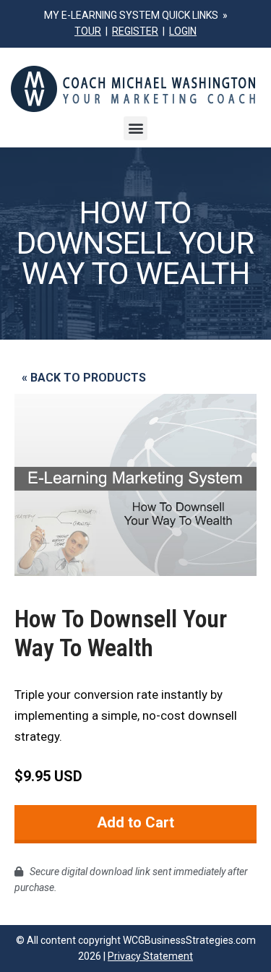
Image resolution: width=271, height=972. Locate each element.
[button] (135, 128)
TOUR (87, 31)
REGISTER (135, 31)
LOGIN (183, 31)
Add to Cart (135, 822)
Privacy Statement (150, 956)
